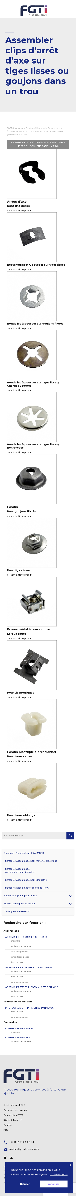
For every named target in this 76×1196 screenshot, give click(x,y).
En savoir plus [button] (59, 1174)
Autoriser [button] (53, 1183)
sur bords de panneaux (22, 946)
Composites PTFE (14, 1115)
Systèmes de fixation (15, 1110)
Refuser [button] (25, 1183)
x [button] (70, 1164)
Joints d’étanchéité (14, 1105)
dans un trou (17, 962)
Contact (8, 1125)
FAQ (6, 1130)
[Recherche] (70, 835)
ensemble (15, 941)
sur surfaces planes (20, 957)
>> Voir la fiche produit (19, 210)
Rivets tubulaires (13, 1120)
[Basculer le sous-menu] (70, 895)
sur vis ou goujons (19, 951)
